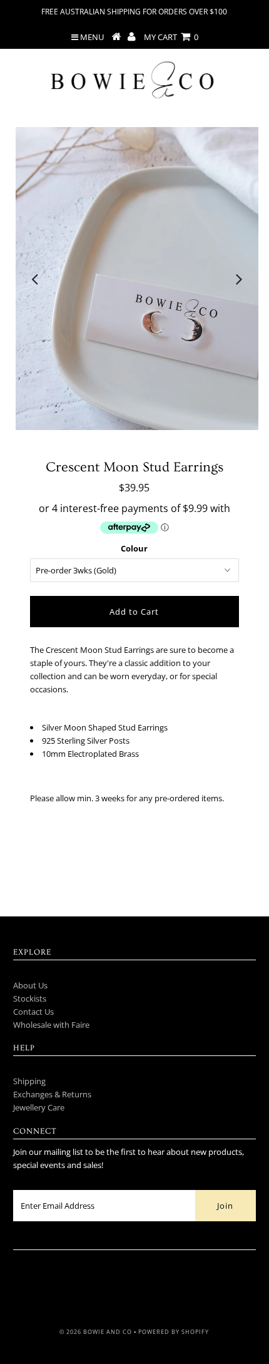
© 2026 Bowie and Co (95, 1332)
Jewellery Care (38, 1107)
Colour (134, 548)
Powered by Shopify (173, 1332)
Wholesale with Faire (51, 1024)
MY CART (171, 37)
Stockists (29, 998)
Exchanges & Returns (52, 1094)
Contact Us (33, 1011)
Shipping (29, 1081)
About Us (30, 985)
